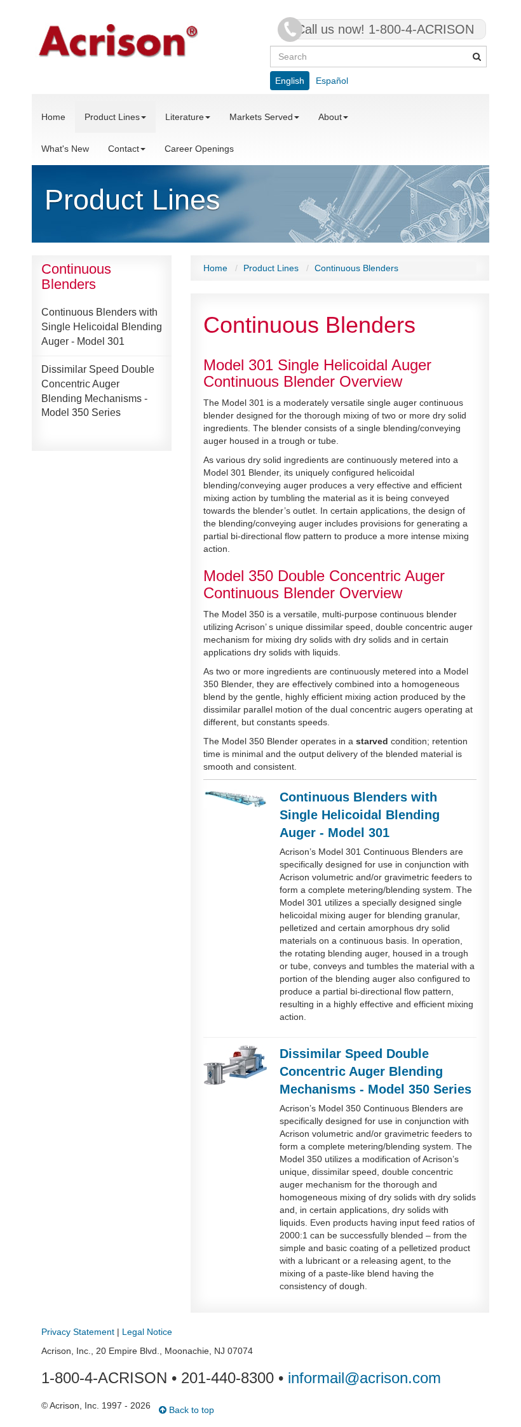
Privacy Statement (77, 1332)
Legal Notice (147, 1332)
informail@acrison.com (364, 1377)
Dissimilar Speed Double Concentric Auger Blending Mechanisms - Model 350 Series (97, 391)
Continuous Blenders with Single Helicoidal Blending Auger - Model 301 (101, 327)
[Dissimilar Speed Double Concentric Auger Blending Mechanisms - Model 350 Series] (235, 1064)
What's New (65, 149)
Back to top (190, 1410)
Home (53, 117)
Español (332, 81)
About (330, 117)
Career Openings (199, 149)
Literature (184, 117)
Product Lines (112, 117)
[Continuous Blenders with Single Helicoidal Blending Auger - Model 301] (235, 798)
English (289, 81)
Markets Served (261, 117)
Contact (123, 149)
